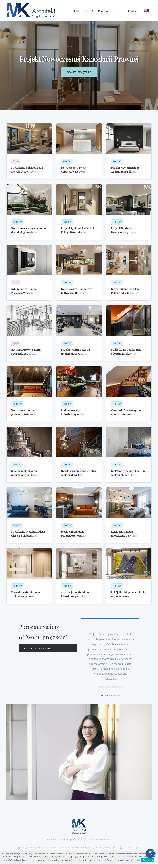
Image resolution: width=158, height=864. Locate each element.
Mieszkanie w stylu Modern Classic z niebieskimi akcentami (28, 535)
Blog (120, 11)
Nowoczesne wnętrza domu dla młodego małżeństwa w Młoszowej (28, 232)
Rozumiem (148, 860)
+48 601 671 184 (67, 847)
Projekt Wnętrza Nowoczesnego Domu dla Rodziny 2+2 (127, 232)
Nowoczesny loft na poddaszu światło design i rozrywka (27, 414)
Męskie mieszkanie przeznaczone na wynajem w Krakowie (77, 535)
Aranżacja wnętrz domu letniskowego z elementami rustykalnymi (78, 596)
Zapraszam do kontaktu (37, 648)
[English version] (147, 10)
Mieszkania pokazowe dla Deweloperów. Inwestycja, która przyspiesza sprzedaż (28, 171)
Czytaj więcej (79, 81)
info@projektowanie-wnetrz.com (38, 847)
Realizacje (105, 11)
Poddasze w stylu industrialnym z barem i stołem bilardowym (76, 414)
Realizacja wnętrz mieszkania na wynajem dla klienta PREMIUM (128, 535)
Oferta (89, 11)
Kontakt (133, 11)
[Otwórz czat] (150, 853)
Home (76, 11)
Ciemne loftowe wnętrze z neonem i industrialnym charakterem (127, 414)
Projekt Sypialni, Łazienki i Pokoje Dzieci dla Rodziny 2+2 (77, 232)
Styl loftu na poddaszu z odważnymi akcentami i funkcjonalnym (126, 353)
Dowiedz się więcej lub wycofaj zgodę (123, 860)
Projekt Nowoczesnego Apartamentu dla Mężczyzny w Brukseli (128, 171)
